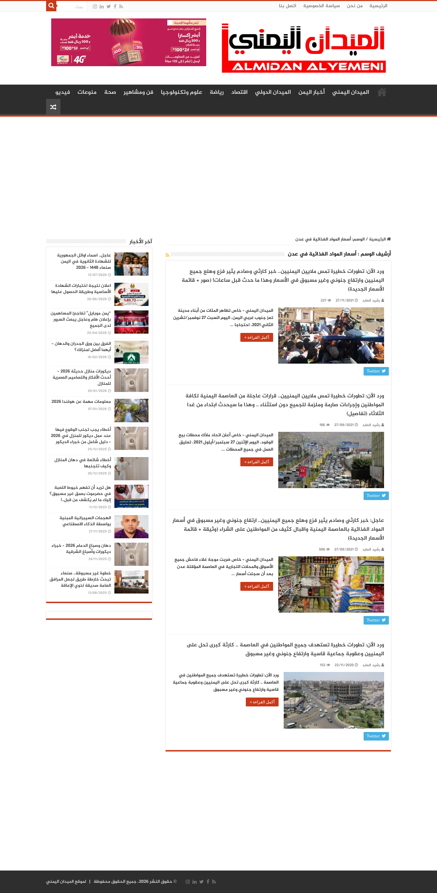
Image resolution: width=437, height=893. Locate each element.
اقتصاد (239, 92)
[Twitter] (109, 6)
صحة (110, 92)
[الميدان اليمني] (304, 51)
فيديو (62, 92)
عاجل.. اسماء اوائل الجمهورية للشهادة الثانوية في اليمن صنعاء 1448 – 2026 (84, 262)
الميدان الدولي (273, 92)
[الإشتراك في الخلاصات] (167, 256)
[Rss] (121, 6)
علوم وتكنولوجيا (181, 92)
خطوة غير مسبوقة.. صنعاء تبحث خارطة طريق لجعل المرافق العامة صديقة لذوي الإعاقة (80, 579)
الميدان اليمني (350, 92)
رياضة (217, 92)
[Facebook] (115, 6)
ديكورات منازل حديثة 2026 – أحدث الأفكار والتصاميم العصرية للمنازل (82, 377)
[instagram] (95, 6)
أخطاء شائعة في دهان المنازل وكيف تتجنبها (82, 463)
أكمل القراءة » (256, 337)
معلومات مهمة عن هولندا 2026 (81, 402)
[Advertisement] (218, 173)
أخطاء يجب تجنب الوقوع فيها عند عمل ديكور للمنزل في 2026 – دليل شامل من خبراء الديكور (81, 436)
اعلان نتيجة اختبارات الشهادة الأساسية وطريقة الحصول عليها (81, 289)
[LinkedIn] (101, 6)
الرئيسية (378, 6)
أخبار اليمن (311, 92)
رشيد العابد (371, 300)
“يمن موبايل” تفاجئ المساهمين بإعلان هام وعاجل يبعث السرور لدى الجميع (81, 320)
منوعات (87, 92)
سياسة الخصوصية (321, 6)
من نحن (355, 6)
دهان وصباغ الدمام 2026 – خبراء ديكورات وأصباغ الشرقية (81, 549)
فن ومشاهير (138, 92)
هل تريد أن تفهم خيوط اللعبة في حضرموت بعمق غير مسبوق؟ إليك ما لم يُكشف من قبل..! (80, 494)
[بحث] (51, 6)
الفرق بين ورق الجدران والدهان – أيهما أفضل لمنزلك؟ (81, 347)
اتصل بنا (287, 6)
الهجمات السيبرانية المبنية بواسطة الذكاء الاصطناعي (85, 521)
